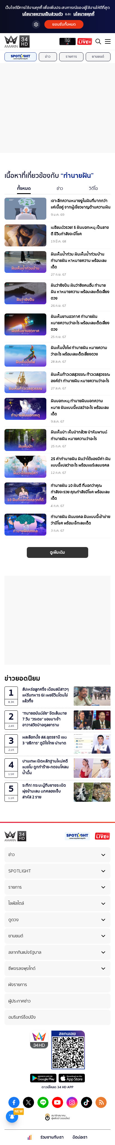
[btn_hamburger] (107, 41)
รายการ (71, 56)
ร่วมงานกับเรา (52, 1137)
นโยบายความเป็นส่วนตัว (42, 14)
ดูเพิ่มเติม (57, 552)
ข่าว (48, 56)
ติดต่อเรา (80, 1137)
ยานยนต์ (98, 56)
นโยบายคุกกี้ (83, 14)
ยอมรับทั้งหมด (64, 24)
